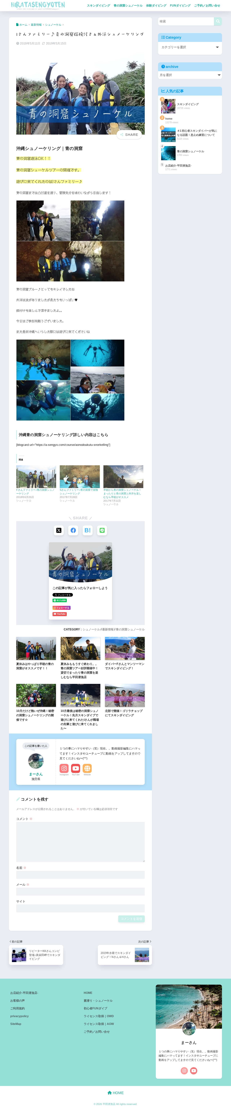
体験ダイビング (156, 5)
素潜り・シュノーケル (98, 1000)
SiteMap (15, 1023)
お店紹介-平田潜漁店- (24, 992)
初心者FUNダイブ (95, 1008)
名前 (21, 868)
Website (87, 774)
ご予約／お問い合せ (207, 5)
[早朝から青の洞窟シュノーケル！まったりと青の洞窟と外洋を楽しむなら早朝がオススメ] (123, 476)
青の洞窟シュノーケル (128, 5)
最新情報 (108, 629)
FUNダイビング (180, 5)
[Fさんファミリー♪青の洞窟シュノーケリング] (36, 476)
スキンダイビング (98, 5)
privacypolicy (19, 1016)
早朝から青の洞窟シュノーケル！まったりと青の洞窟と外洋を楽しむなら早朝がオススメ (122, 493)
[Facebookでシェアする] (73, 530)
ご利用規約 (17, 1008)
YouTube (76, 774)
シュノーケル (91, 629)
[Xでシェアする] (59, 530)
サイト (20, 901)
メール (22, 884)
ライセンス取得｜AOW (99, 1023)
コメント (24, 819)
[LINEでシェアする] (102, 530)
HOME (88, 992)
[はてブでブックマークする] (88, 530)
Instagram (64, 774)
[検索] (218, 21)
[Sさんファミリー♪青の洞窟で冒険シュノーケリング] (80, 476)
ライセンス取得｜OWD (99, 1016)
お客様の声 (17, 1000)
